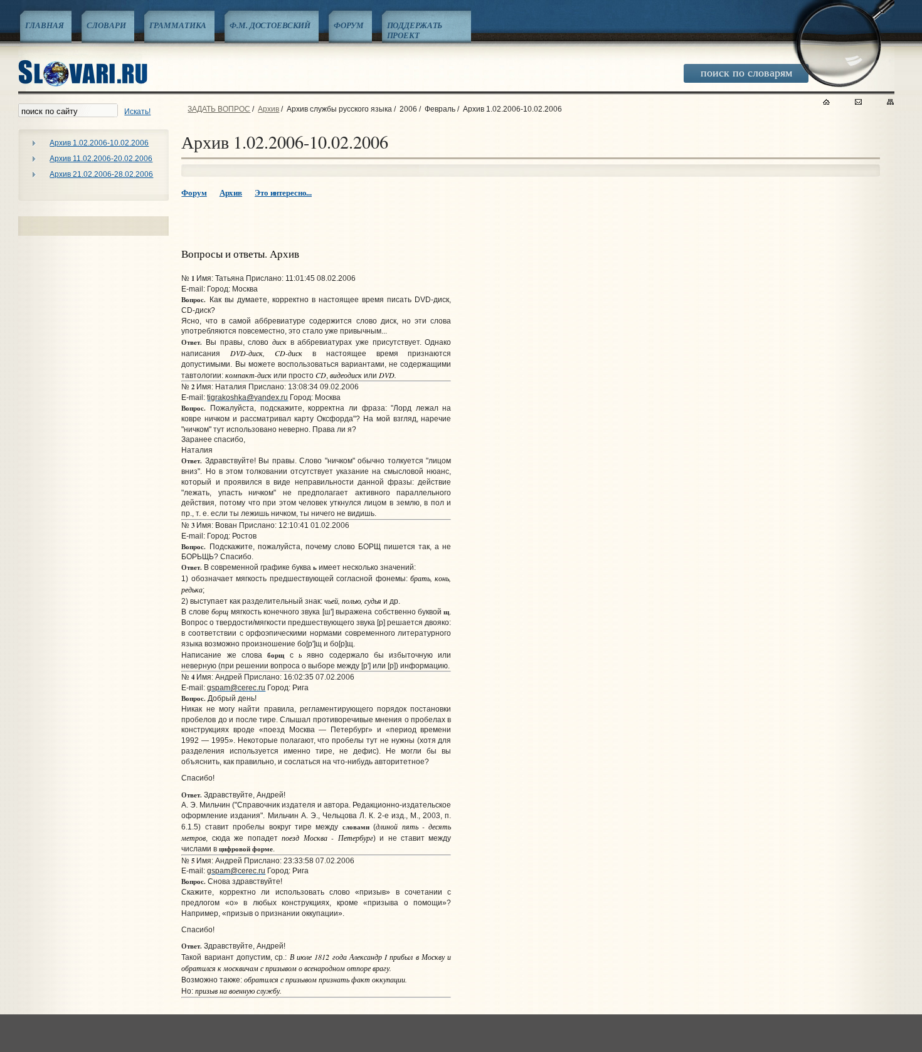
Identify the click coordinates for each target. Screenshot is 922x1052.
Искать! (137, 111)
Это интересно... (283, 192)
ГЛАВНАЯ (44, 25)
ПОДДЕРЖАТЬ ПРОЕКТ (415, 30)
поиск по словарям (746, 72)
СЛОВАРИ (106, 25)
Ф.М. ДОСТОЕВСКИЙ (270, 25)
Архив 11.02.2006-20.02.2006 (101, 158)
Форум (193, 192)
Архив (268, 109)
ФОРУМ (348, 25)
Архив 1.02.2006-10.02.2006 (99, 143)
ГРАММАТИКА (178, 25)
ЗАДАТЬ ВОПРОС (219, 109)
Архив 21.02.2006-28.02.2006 (101, 174)
